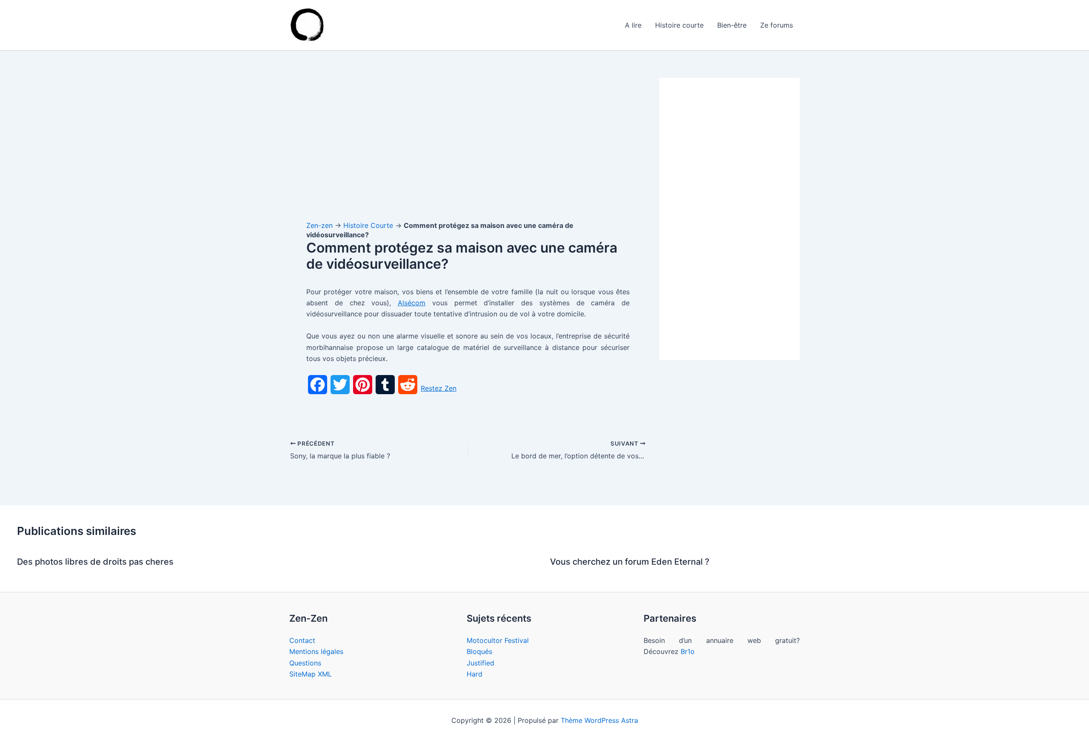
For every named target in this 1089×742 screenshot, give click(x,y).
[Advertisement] (468, 140)
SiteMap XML (310, 674)
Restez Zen (438, 388)
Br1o (688, 651)
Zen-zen (319, 225)
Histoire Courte (368, 225)
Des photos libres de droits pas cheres (95, 562)
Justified (480, 663)
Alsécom (411, 303)
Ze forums (776, 25)
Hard (474, 674)
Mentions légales (316, 651)
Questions (305, 663)
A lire (633, 25)
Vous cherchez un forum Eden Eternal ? (630, 562)
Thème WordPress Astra (599, 720)
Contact (302, 640)
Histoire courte (679, 25)
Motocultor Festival (498, 640)
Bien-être (732, 25)
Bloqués (479, 651)
